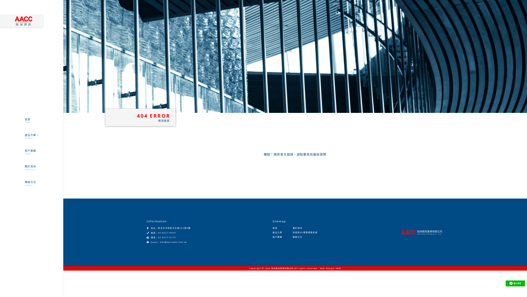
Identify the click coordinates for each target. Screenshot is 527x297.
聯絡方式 (297, 237)
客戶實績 (277, 237)
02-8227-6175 (167, 237)
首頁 (275, 228)
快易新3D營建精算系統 (305, 232)
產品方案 (277, 232)
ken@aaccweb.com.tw (173, 242)
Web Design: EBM (330, 268)
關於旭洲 (297, 228)
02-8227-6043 (167, 232)
